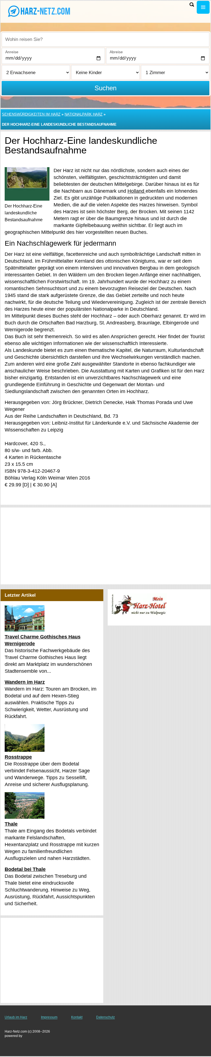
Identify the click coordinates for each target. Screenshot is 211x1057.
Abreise (116, 52)
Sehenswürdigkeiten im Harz (31, 114)
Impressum (49, 1017)
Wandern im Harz (25, 682)
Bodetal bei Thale (25, 869)
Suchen (105, 88)
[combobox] (105, 39)
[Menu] (203, 7)
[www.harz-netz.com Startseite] (38, 11)
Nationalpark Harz (83, 114)
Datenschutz (105, 1017)
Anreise (11, 52)
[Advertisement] (105, 546)
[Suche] (192, 4)
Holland (136, 191)
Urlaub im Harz (16, 1017)
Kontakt (76, 1017)
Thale (11, 824)
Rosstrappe (18, 757)
